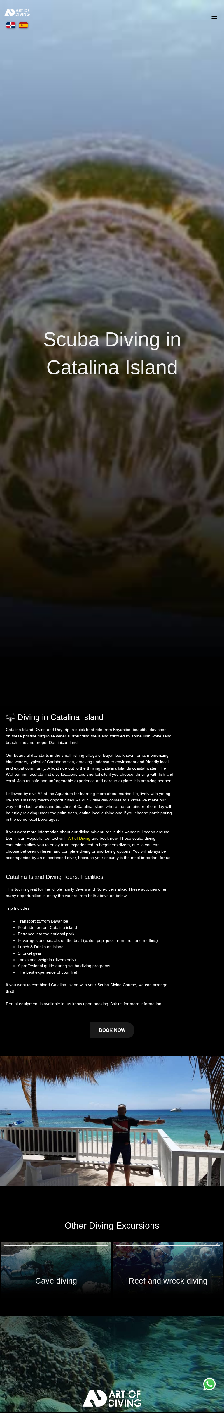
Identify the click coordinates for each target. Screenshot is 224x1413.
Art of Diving (79, 838)
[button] (214, 16)
